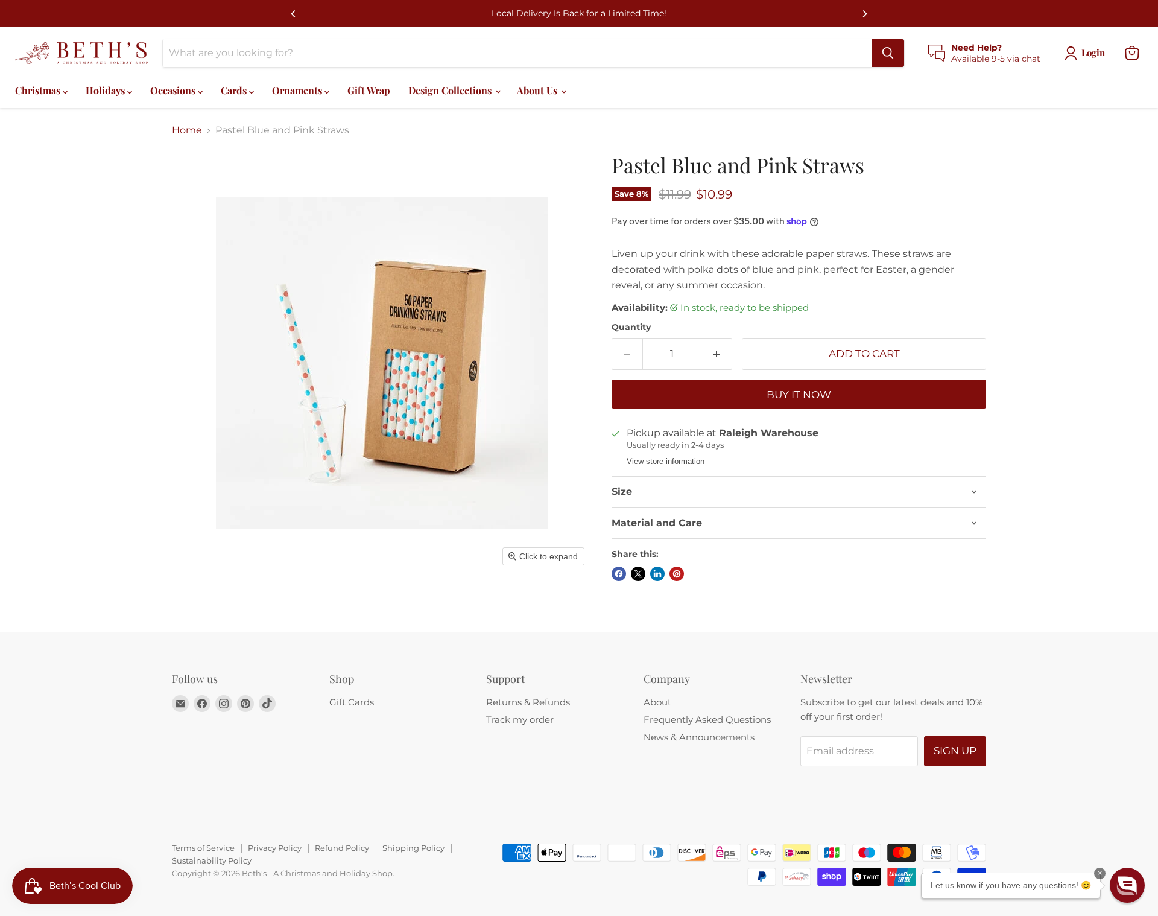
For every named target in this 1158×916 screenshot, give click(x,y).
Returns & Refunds (528, 702)
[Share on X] (638, 574)
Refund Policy (342, 848)
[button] (1127, 885)
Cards (235, 90)
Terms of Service (203, 848)
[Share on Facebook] (619, 574)
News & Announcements (699, 737)
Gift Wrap (368, 90)
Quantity (631, 327)
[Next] (864, 14)
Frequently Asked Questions (707, 719)
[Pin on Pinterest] (676, 574)
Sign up (955, 751)
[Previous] (293, 14)
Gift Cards (351, 702)
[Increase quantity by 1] (716, 354)
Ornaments (298, 90)
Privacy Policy (275, 848)
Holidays (106, 90)
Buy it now (799, 395)
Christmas (39, 90)
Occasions (174, 90)
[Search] (888, 53)
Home (187, 130)
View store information (665, 461)
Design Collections (451, 90)
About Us (538, 90)
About (657, 702)
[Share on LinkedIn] (657, 574)
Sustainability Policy (212, 860)
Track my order (520, 719)
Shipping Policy (413, 848)
